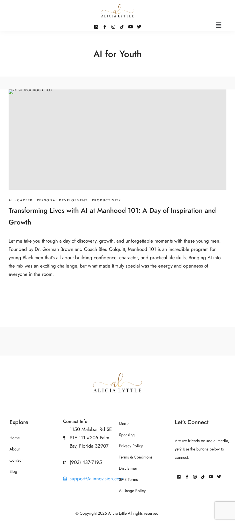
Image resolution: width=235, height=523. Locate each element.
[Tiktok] (203, 477)
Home (14, 438)
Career (25, 200)
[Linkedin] (179, 477)
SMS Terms (128, 479)
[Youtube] (211, 477)
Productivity (106, 200)
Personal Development (62, 200)
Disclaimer (128, 468)
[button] (219, 25)
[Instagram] (195, 477)
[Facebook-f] (187, 477)
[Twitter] (219, 477)
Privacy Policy (131, 446)
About (14, 449)
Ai (11, 200)
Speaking (127, 435)
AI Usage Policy (132, 490)
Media (124, 423)
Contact (15, 460)
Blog (13, 471)
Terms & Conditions (135, 457)
